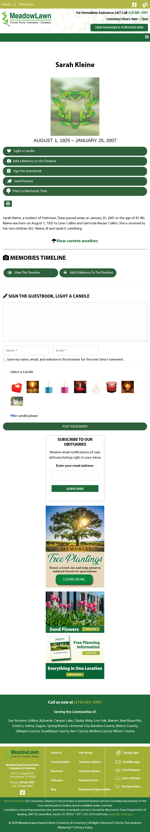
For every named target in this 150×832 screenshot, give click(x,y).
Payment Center (88, 780)
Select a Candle (21, 372)
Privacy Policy (84, 827)
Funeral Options (60, 762)
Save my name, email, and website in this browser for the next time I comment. (65, 360)
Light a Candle (23, 151)
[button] (147, 36)
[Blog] (145, 5)
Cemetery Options (89, 771)
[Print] (8, 204)
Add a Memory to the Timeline (34, 161)
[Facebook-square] (134, 5)
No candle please (25, 416)
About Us (56, 753)
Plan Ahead (85, 753)
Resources (57, 771)
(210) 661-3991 (75, 702)
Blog (53, 789)
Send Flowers (23, 181)
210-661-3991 (138, 13)
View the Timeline (27, 272)
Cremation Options (90, 762)
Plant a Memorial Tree (30, 191)
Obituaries (57, 780)
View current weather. (77, 241)
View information (14, 801)
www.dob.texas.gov (120, 814)
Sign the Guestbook (27, 171)
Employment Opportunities (95, 789)
